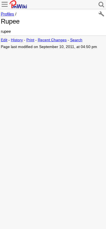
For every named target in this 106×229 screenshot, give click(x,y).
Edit (4, 40)
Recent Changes (52, 40)
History (17, 40)
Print (30, 40)
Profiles (7, 14)
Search (76, 40)
